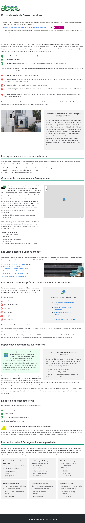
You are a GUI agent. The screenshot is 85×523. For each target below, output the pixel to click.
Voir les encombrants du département (14, 276)
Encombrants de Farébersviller (12, 271)
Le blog (36, 519)
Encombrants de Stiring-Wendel (13, 269)
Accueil (30, 519)
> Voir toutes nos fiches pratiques (64, 319)
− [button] (46, 190)
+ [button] (46, 187)
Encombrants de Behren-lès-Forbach (14, 264)
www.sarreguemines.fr (9, 246)
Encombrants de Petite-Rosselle (13, 273)
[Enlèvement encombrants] (10, 8)
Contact (42, 519)
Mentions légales (51, 519)
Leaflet (82, 217)
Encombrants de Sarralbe (11, 266)
